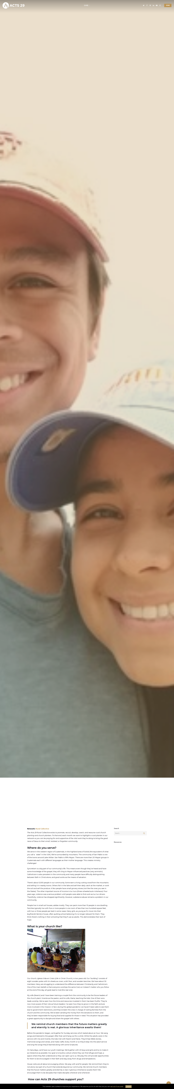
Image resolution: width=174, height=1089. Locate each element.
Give (168, 5)
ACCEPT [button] (128, 1086)
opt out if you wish (116, 1086)
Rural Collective (42, 829)
